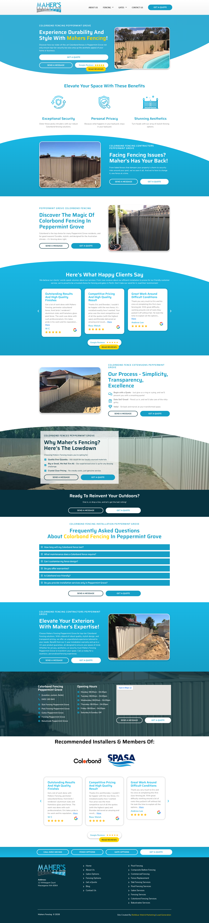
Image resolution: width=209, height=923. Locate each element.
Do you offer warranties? (56, 568)
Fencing (107, 7)
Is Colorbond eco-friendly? (57, 575)
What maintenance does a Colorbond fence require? (70, 554)
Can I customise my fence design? (61, 561)
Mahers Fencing (45, 914)
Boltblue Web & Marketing (143, 915)
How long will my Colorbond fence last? (64, 547)
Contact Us (137, 7)
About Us (93, 7)
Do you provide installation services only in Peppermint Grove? (76, 582)
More (67, 322)
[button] (38, 310)
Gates (121, 7)
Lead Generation (164, 915)
